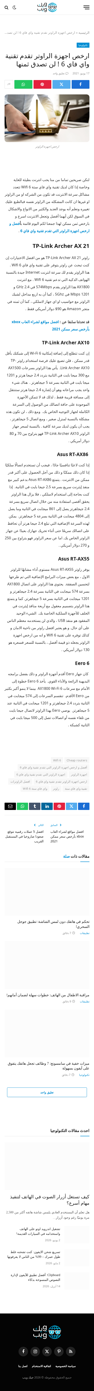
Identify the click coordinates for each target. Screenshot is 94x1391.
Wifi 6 (57, 760)
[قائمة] (86, 7)
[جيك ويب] (47, 7)
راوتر (56, 788)
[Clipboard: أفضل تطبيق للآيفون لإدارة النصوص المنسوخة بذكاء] (76, 1281)
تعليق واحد (59, 73)
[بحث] (7, 7)
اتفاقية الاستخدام (41, 1366)
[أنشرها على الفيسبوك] (81, 84)
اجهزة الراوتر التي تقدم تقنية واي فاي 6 (40, 774)
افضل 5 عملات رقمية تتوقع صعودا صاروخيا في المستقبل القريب (24, 836)
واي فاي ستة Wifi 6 (35, 788)
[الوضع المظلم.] (14, 7)
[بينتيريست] (43, 84)
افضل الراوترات (20, 781)
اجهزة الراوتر (79, 774)
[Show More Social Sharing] (9, 84)
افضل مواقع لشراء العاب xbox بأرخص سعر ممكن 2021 (67, 836)
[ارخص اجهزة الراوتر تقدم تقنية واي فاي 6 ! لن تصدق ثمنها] (47, 118)
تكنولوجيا (83, 45)
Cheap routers (77, 760)
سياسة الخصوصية (65, 1366)
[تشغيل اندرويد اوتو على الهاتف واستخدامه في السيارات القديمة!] (76, 1234)
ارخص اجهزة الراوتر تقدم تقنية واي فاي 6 (61, 781)
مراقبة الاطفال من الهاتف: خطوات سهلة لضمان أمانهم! (47, 995)
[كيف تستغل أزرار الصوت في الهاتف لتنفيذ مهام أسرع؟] (47, 1166)
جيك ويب (28, 1377)
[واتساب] (23, 84)
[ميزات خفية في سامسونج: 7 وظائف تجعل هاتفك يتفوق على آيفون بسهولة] (47, 1033)
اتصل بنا (22, 1366)
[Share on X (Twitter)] (61, 84)
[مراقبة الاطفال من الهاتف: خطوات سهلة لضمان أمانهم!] (47, 965)
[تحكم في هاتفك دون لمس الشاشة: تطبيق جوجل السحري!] (47, 892)
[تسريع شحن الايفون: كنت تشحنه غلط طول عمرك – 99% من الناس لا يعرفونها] (76, 1257)
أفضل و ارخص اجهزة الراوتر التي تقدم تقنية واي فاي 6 (53, 767)
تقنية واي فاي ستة (76, 788)
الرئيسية (83, 32)
